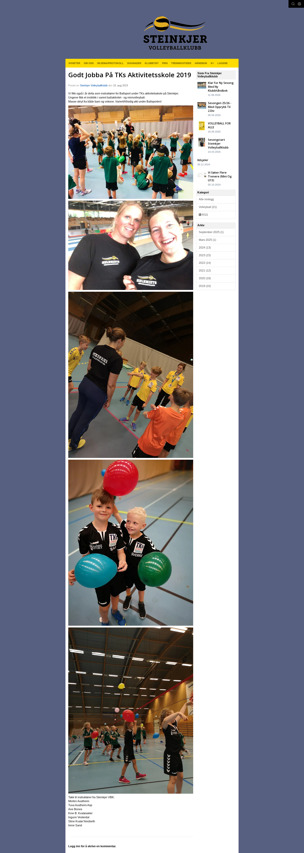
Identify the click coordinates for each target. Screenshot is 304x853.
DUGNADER (134, 63)
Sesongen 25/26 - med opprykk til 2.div (219, 107)
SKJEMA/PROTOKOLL (110, 63)
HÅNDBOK (201, 63)
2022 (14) (205, 262)
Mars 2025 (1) (207, 239)
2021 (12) (205, 270)
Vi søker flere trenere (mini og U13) (220, 176)
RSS (204, 214)
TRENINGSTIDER (181, 63)
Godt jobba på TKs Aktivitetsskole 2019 (129, 74)
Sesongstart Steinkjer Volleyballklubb (218, 143)
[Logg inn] (299, 4)
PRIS (165, 63)
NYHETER (74, 63)
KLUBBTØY (152, 63)
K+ (212, 63)
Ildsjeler (202, 160)
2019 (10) (205, 286)
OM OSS (89, 63)
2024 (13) (205, 247)
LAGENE (222, 63)
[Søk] (293, 4)
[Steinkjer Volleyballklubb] (174, 31)
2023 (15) (205, 255)
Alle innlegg (206, 199)
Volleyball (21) (208, 207)
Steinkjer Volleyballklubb (93, 85)
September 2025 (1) (211, 232)
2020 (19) (205, 278)
